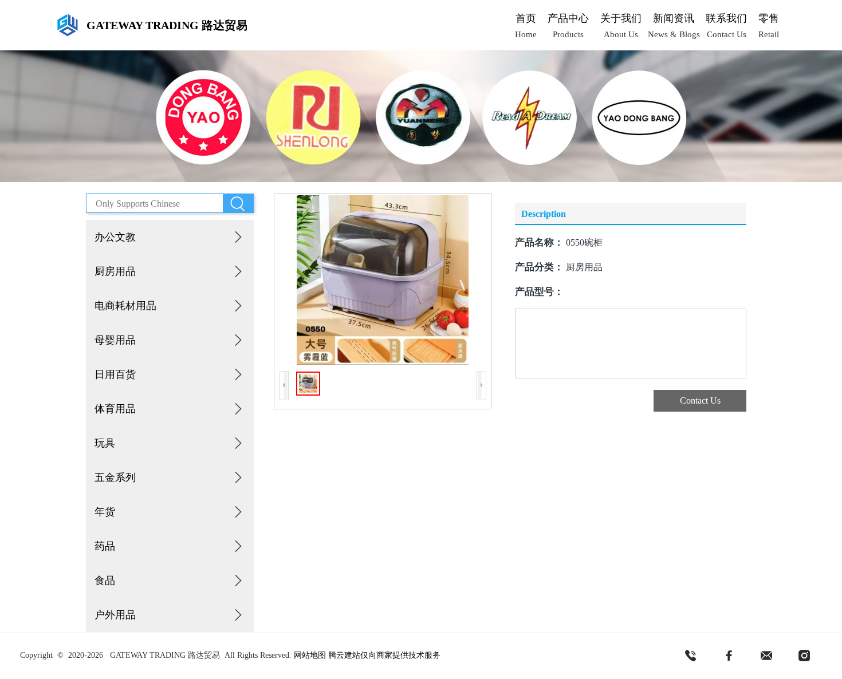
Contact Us (700, 400)
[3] (766, 655)
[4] (804, 655)
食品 (105, 580)
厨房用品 (115, 271)
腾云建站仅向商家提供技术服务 (384, 655)
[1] (691, 655)
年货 (105, 512)
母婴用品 (115, 340)
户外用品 (115, 615)
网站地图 (310, 655)
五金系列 (115, 477)
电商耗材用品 (125, 305)
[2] (728, 655)
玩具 (105, 443)
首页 (526, 18)
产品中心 (568, 18)
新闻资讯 (673, 18)
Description (543, 214)
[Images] (383, 280)
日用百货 (115, 374)
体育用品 (115, 408)
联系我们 (726, 18)
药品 (105, 546)
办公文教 (115, 237)
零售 (768, 18)
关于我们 (621, 18)
